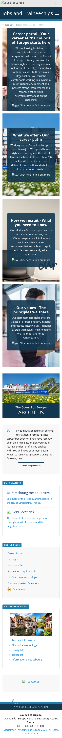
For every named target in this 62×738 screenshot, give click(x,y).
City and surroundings (24, 645)
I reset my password (31, 465)
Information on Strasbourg (27, 659)
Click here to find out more (35, 105)
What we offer (15, 565)
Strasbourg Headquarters (31, 493)
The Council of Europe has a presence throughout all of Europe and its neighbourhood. (28, 522)
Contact (35, 733)
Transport (17, 654)
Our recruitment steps (24, 577)
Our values (19, 589)
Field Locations (23, 512)
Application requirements (21, 571)
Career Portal (14, 553)
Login (15, 559)
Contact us (33, 681)
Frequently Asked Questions (23, 583)
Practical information (24, 640)
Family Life (18, 650)
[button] (31, 3)
